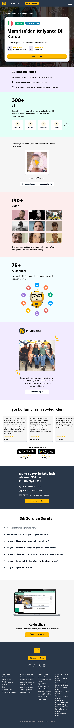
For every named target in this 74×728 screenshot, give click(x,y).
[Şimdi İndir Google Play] (46, 451)
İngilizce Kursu (42, 684)
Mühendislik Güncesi (9, 692)
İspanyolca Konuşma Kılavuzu (62, 693)
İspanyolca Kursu (43, 686)
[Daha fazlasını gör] (70, 3)
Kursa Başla (37, 56)
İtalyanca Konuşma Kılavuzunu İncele (37, 184)
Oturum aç (15, 3)
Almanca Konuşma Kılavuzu (61, 675)
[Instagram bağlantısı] (44, 665)
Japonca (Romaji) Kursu (45, 694)
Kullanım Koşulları (25, 721)
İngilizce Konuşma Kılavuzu (61, 688)
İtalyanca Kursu (43, 689)
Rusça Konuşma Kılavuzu (60, 714)
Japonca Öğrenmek (26, 687)
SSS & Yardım (6, 679)
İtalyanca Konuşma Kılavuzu (61, 697)
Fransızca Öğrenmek (27, 677)
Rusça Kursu (42, 699)
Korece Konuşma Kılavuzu (61, 710)
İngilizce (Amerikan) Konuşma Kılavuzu (61, 684)
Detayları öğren (37, 392)
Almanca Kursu (43, 674)
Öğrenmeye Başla (32, 3)
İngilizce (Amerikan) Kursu (44, 680)
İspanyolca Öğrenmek (27, 682)
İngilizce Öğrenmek (26, 679)
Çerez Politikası (50, 721)
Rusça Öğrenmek (25, 692)
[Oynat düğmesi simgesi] (37, 162)
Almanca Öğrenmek (26, 674)
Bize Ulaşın (6, 677)
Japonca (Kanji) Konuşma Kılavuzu (61, 701)
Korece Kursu (42, 696)
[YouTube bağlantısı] (39, 665)
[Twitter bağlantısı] (34, 665)
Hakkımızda (6, 674)
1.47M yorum (46, 458)
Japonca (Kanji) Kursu (45, 691)
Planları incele (37, 501)
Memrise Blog (7, 690)
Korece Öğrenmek (26, 690)
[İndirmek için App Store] (26, 451)
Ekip (3, 687)
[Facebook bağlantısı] (30, 665)
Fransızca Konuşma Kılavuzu (61, 680)
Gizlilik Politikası (37, 721)
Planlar (4, 685)
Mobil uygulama (7, 682)
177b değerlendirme (26, 458)
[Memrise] (4, 3)
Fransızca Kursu (43, 677)
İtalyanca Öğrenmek (12, 13)
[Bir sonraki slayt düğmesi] (66, 125)
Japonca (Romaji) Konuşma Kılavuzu (61, 706)
